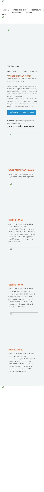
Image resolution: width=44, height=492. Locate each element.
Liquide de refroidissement (11, 466)
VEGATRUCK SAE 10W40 (21, 170)
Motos (4, 442)
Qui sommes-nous (8, 477)
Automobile (6, 434)
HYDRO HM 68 (15, 220)
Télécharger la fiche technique (22, 112)
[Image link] (18, 395)
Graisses (5, 458)
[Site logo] (10, 4)
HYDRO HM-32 (15, 350)
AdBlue (4, 462)
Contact (5, 488)
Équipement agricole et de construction (16, 446)
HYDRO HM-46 (15, 285)
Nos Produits (6, 480)
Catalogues (6, 484)
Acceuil (4, 473)
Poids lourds (11, 71)
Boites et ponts (7, 454)
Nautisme (5, 450)
